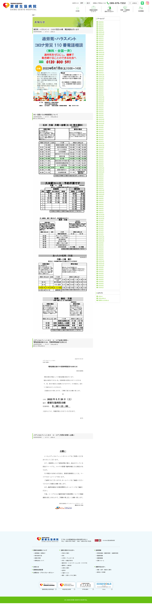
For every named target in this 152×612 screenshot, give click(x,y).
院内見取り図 (38, 555)
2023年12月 (101, 74)
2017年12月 (101, 214)
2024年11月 (101, 52)
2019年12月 (101, 167)
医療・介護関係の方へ (125, 10)
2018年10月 (101, 194)
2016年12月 (101, 236)
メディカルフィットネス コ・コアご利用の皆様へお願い (54, 435)
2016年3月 (101, 255)
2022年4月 (101, 113)
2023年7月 (101, 84)
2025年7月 (101, 38)
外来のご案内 (65, 553)
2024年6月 (101, 62)
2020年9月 (101, 149)
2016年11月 (101, 238)
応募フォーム (100, 560)
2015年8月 (101, 269)
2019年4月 (101, 182)
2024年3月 (101, 68)
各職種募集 (100, 558)
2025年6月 (101, 40)
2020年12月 (101, 143)
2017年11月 (101, 216)
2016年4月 (101, 253)
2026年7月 (101, 24)
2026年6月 (101, 26)
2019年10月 (101, 172)
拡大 (88, 3)
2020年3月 (101, 161)
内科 (63, 555)
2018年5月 (101, 204)
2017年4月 (101, 228)
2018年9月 (101, 196)
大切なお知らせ (102, 298)
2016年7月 (101, 247)
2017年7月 (101, 224)
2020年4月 (101, 159)
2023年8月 (101, 82)
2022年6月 (101, 109)
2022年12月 (101, 97)
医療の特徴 (38, 558)
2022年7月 (101, 107)
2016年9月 (101, 242)
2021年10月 (101, 123)
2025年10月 (101, 34)
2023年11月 (101, 76)
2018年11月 (101, 192)
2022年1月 (101, 117)
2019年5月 (101, 180)
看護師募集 (100, 555)
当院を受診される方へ (109, 10)
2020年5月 (101, 157)
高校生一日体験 (101, 572)
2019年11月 (101, 170)
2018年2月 (101, 210)
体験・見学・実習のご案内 (104, 569)
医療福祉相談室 (38, 569)
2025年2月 (101, 48)
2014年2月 (101, 277)
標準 (81, 3)
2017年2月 (101, 232)
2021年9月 (101, 125)
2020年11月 (101, 145)
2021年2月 (101, 139)
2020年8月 (101, 151)
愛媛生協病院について (93, 10)
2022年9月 (101, 103)
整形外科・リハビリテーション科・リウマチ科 (74, 563)
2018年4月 (101, 206)
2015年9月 (101, 267)
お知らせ (100, 296)
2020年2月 (101, 163)
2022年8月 (101, 105)
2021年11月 (101, 121)
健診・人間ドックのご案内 (69, 575)
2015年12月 (101, 261)
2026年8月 (101, 22)
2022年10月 (101, 101)
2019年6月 (101, 178)
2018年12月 (101, 190)
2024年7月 (101, 60)
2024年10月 (101, 54)
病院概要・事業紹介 (40, 553)
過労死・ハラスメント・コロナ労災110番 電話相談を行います (56, 29)
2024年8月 (101, 58)
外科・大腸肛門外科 (67, 560)
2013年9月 (101, 279)
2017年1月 (101, 234)
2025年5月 (101, 42)
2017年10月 (101, 218)
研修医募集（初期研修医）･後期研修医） (108, 553)
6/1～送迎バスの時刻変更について (46, 115)
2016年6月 (101, 249)
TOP (33, 15)
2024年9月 (101, 56)
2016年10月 (101, 240)
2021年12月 (101, 119)
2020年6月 (101, 155)
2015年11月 (101, 263)
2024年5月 (101, 64)
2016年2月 (101, 257)
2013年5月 (101, 283)
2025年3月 (101, 46)
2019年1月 (101, 188)
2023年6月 (101, 86)
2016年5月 (101, 251)
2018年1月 (101, 212)
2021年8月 (101, 127)
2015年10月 (101, 265)
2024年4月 (101, 66)
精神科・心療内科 (67, 565)
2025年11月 (101, 32)
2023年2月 (101, 92)
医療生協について (39, 560)
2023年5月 (101, 88)
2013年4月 (101, 285)
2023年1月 (101, 95)
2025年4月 (101, 44)
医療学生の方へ (100, 566)
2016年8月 (101, 245)
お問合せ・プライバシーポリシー (43, 572)
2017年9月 (101, 220)
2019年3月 (101, 184)
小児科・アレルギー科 (68, 558)
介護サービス (65, 573)
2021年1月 (101, 141)
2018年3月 (101, 208)
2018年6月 (101, 202)
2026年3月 (101, 30)
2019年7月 (101, 176)
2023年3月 (101, 90)
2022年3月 (101, 115)
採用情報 (141, 11)
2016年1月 (101, 259)
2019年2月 (101, 186)
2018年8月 (101, 198)
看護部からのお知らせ (103, 300)
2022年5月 (101, 111)
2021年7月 (101, 129)
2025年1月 (101, 50)
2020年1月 (101, 165)
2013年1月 (101, 287)
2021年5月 (101, 133)
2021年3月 (101, 137)
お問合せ (134, 3)
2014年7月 (101, 275)
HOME (78, 11)
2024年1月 (101, 72)
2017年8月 (101, 222)
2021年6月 (101, 131)
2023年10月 (101, 78)
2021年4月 (101, 135)
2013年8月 (101, 281)
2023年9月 (101, 80)
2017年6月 (101, 226)
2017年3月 (101, 230)
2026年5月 (101, 28)
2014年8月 (101, 273)
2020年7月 (101, 153)
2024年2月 (101, 70)
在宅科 (64, 570)
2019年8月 (101, 174)
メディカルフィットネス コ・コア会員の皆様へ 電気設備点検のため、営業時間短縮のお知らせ (51, 341)
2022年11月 (101, 99)
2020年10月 (101, 147)
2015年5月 (101, 271)
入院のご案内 (65, 568)
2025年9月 (101, 36)
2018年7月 (101, 200)
